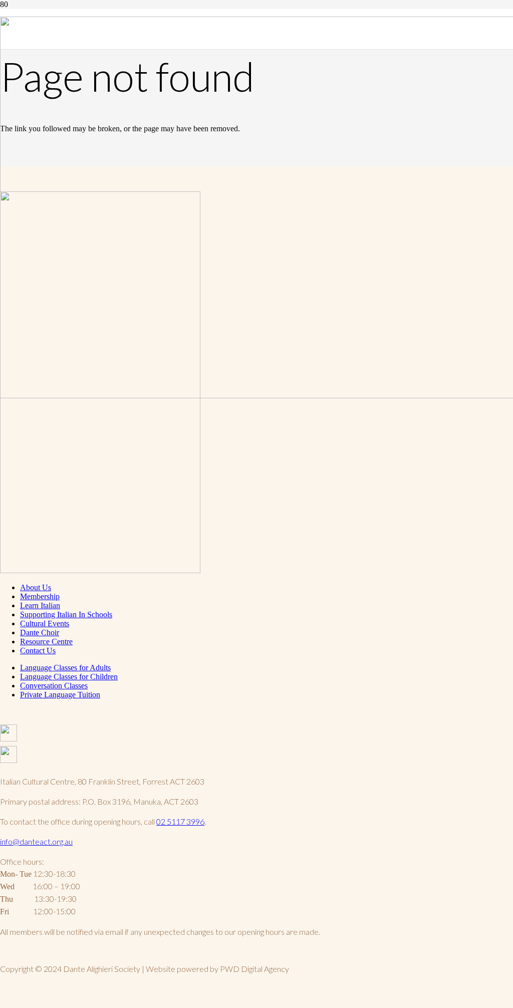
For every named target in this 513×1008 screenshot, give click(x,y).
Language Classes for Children (69, 676)
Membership (40, 596)
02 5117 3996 (180, 821)
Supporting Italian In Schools (66, 614)
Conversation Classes (54, 685)
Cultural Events (44, 623)
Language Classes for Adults (65, 667)
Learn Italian (40, 605)
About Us (35, 587)
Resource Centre (46, 641)
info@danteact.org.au (36, 841)
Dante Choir (39, 632)
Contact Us (38, 650)
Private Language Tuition (60, 694)
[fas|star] (256, 735)
